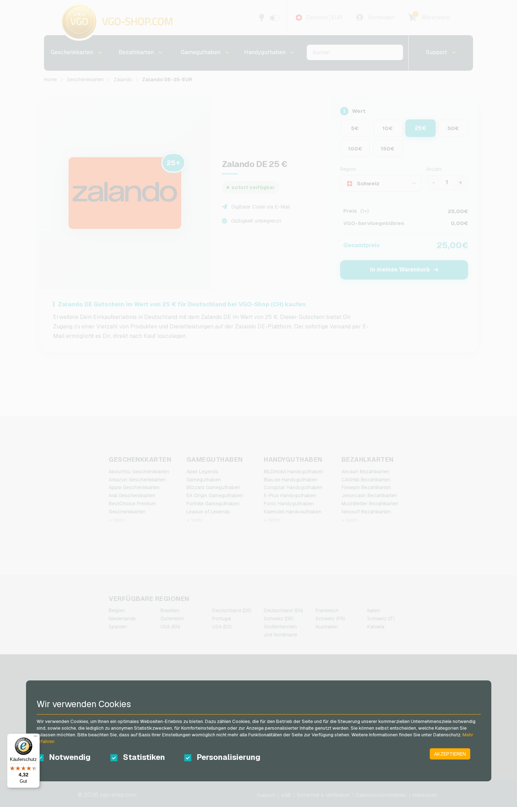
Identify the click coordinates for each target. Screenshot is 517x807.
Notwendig (69, 757)
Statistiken (144, 757)
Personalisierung (227, 757)
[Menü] (35, 738)
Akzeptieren (450, 754)
